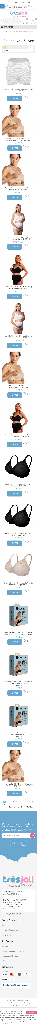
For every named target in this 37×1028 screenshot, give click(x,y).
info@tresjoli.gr (12, 914)
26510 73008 (25, 3)
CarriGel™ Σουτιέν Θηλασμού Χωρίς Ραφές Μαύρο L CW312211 (18, 287)
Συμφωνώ (31, 1012)
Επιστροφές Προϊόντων (11, 956)
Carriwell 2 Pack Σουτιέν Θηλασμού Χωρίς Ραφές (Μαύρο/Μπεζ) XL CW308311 (18, 683)
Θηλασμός (14, 31)
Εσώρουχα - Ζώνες (26, 31)
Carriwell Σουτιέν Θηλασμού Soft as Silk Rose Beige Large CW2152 (18, 584)
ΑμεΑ (4, 961)
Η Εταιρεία (6, 925)
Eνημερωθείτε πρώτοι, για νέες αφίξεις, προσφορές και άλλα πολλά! (17, 830)
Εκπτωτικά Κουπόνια (10, 930)
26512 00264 (14, 3)
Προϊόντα (5, 946)
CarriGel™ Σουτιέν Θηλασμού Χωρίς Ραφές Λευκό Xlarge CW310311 (18, 238)
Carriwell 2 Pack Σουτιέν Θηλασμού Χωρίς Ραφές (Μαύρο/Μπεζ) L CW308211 (18, 633)
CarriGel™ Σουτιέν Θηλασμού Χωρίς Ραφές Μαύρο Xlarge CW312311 (18, 435)
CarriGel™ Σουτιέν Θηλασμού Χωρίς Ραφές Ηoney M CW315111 (18, 189)
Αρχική (6, 31)
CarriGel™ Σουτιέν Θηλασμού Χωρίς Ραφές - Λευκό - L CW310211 (18, 337)
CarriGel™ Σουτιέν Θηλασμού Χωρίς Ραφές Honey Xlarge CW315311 (18, 139)
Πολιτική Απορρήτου (12, 1024)
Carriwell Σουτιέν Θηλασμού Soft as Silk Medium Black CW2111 (18, 534)
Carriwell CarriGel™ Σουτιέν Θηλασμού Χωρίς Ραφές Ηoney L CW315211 (18, 785)
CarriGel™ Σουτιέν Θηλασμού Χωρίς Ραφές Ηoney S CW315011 (18, 386)
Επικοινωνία (6, 935)
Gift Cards (5, 971)
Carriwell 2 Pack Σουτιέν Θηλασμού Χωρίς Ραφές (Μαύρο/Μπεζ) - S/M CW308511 (18, 734)
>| (4, 805)
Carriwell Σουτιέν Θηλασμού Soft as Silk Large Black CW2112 (18, 485)
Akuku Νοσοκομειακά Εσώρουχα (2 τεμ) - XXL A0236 (18, 90)
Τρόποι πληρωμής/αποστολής (13, 951)
